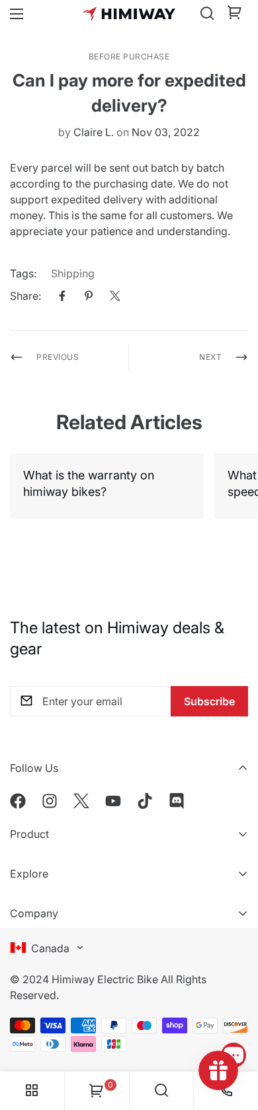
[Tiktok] (145, 801)
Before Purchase (129, 56)
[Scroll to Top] (234, 1017)
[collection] (32, 1091)
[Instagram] (50, 801)
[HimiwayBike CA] (129, 13)
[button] (235, 14)
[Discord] (177, 801)
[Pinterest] (89, 296)
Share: (25, 295)
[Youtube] (113, 801)
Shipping (73, 273)
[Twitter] (115, 296)
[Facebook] (62, 296)
